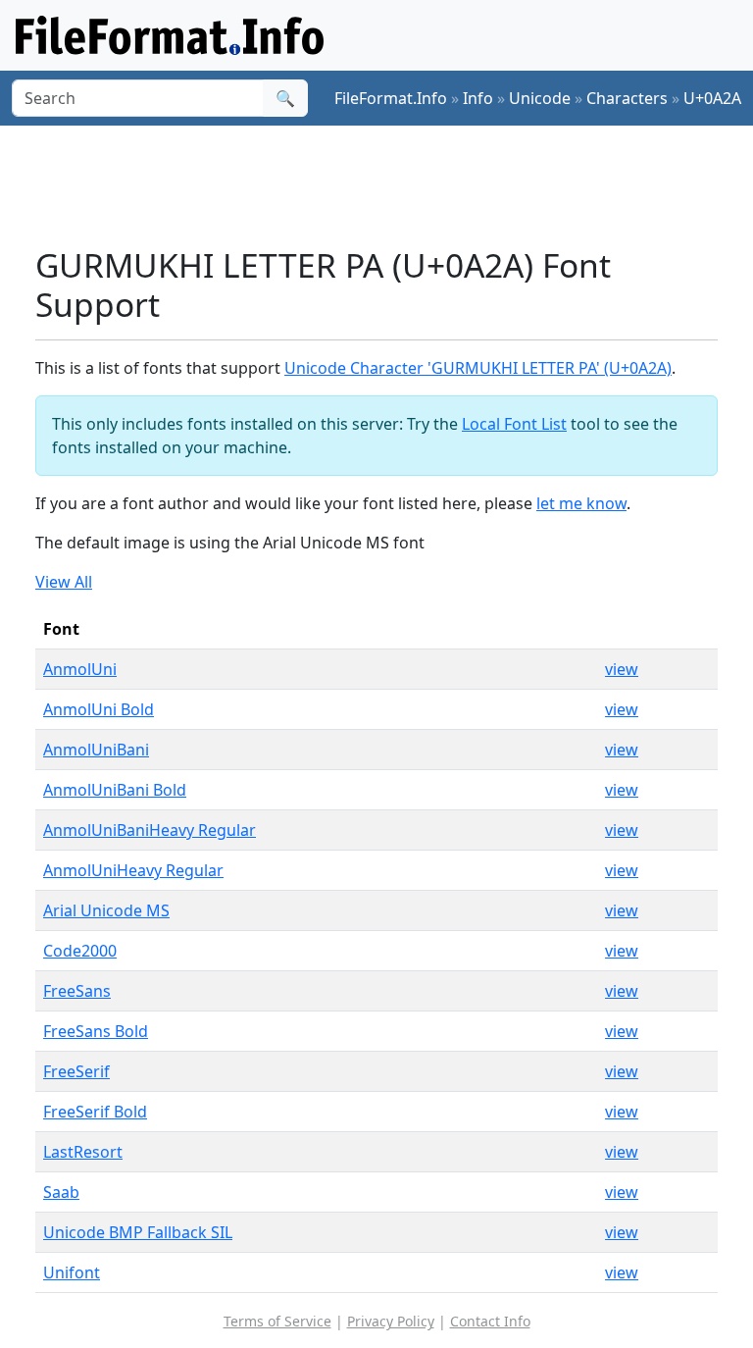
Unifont (71, 1272)
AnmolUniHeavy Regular (133, 870)
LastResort (83, 1152)
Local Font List (514, 424)
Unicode (540, 98)
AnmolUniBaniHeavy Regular (149, 830)
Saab (61, 1192)
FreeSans (77, 991)
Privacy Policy (390, 1321)
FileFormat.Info (390, 98)
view (621, 669)
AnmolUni (80, 669)
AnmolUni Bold (98, 709)
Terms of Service (277, 1321)
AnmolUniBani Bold (114, 790)
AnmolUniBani (96, 749)
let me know (581, 503)
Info (478, 98)
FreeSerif (76, 1071)
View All (63, 582)
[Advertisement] (392, 185)
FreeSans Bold (95, 1031)
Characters (627, 98)
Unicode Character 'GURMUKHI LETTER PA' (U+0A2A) (478, 368)
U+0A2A (712, 98)
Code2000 (80, 950)
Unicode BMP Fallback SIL (137, 1232)
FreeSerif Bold (95, 1111)
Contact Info (490, 1321)
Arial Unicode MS (106, 910)
